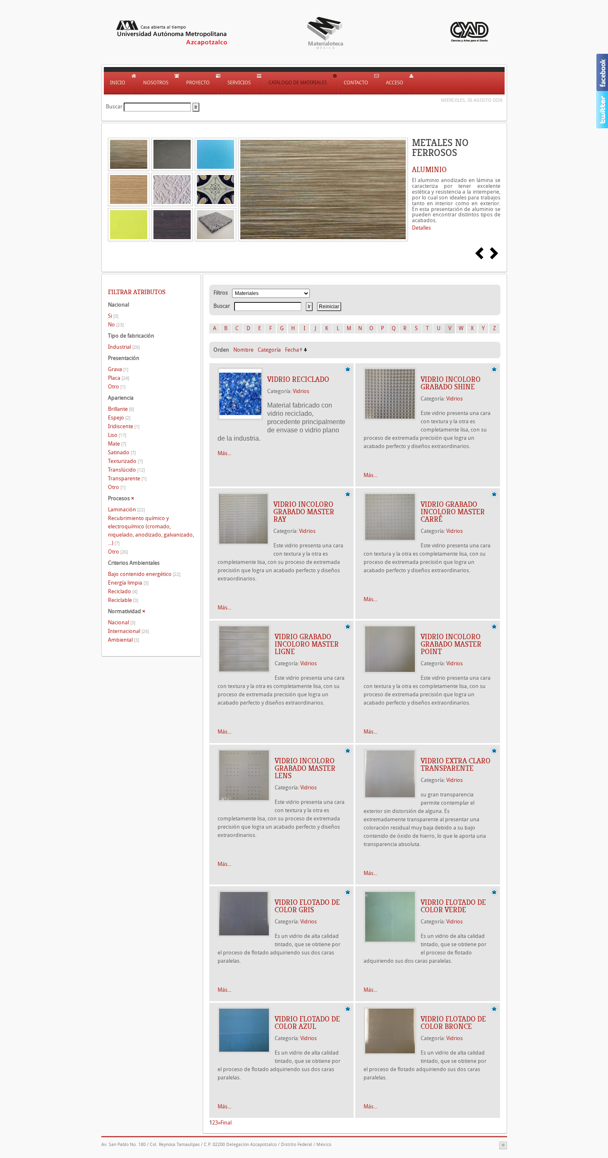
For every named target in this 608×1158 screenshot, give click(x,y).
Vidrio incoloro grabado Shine (451, 383)
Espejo (119, 418)
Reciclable (123, 600)
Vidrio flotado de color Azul (307, 1022)
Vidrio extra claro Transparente (456, 764)
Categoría (269, 350)
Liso (117, 435)
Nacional (121, 622)
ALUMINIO (429, 169)
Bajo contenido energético (144, 574)
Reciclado (122, 591)
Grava (118, 369)
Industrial (124, 347)
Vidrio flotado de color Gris (307, 906)
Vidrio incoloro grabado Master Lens (305, 768)
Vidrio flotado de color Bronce (453, 1022)
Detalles (421, 228)
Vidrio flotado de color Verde (453, 906)
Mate (117, 444)
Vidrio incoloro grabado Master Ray (303, 512)
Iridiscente (123, 426)
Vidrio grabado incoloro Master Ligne (307, 644)
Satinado (122, 452)
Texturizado (125, 461)
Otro (116, 387)
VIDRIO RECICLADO (298, 379)
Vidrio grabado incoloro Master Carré (453, 512)
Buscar (114, 106)
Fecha (292, 350)
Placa (118, 378)
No (116, 324)
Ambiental (123, 640)
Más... (224, 453)
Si (113, 316)
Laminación (126, 509)
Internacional (128, 631)
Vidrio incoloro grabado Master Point (451, 644)
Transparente (127, 478)
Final (226, 1123)
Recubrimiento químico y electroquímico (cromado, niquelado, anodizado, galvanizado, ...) (151, 530)
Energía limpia (128, 583)
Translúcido (126, 470)
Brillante (121, 409)
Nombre (243, 350)
